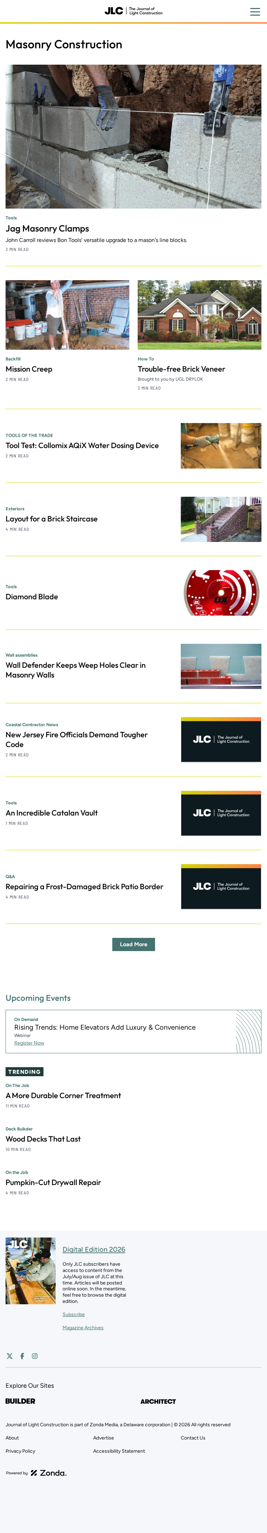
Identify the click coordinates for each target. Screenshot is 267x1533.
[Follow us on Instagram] (35, 1356)
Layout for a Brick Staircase (52, 519)
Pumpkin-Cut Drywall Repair (53, 1182)
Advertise (103, 1438)
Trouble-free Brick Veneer (181, 369)
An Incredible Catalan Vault (52, 813)
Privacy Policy (20, 1451)
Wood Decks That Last (43, 1139)
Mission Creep (29, 369)
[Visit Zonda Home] (36, 1472)
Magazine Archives (83, 1328)
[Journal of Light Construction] (133, 11)
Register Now (29, 1043)
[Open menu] (255, 12)
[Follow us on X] (10, 1356)
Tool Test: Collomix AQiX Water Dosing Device (82, 445)
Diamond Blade (32, 596)
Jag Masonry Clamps (47, 228)
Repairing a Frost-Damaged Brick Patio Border (84, 886)
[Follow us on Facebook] (22, 1356)
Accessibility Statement (119, 1451)
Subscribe (74, 1314)
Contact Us (193, 1438)
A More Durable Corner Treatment (63, 1095)
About (12, 1438)
